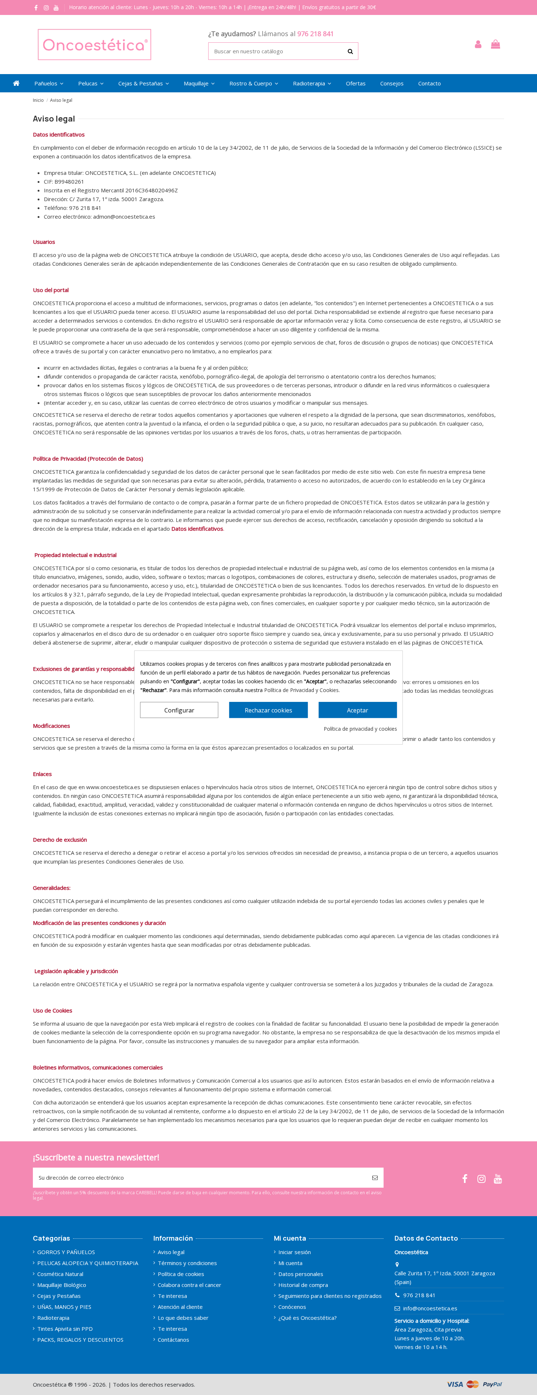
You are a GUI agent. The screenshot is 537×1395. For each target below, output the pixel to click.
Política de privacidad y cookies (360, 728)
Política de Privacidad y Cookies (301, 690)
